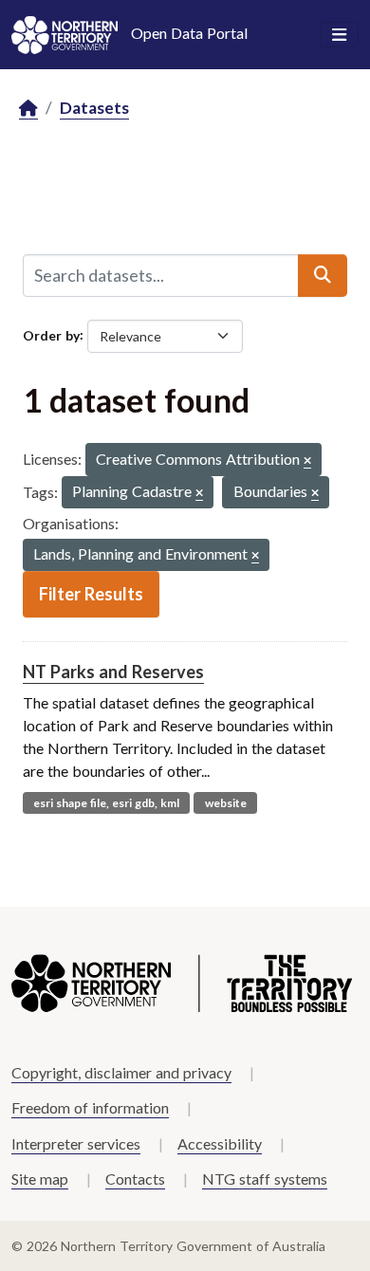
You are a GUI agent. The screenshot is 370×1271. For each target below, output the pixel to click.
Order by (51, 334)
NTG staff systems (264, 1179)
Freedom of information (90, 1107)
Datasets (94, 108)
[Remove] (307, 461)
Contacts (135, 1179)
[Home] (28, 109)
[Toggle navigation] (339, 35)
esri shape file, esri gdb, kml (106, 803)
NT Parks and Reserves (113, 671)
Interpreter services (75, 1143)
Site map (39, 1179)
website (226, 803)
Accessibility (219, 1143)
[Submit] (322, 275)
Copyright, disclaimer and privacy (121, 1072)
